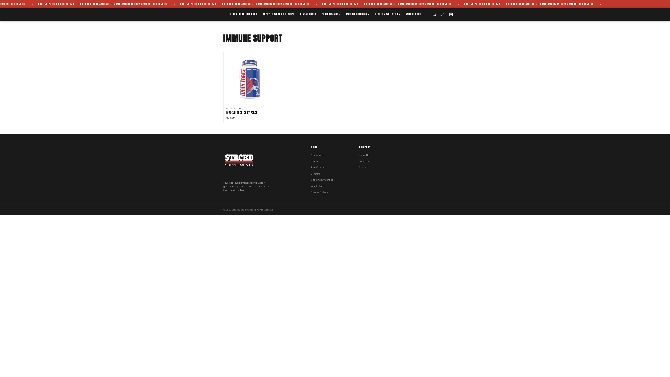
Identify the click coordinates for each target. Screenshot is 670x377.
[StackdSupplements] (239, 161)
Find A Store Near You (243, 14)
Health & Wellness (386, 14)
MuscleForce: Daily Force (241, 112)
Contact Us (365, 167)
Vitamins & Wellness (322, 179)
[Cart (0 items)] (451, 14)
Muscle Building (356, 14)
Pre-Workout (318, 167)
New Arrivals (308, 14)
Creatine (316, 173)
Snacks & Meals (319, 192)
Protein (315, 161)
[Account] (442, 14)
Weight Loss (413, 14)
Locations (364, 161)
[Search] (434, 14)
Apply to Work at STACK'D (279, 14)
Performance (330, 14)
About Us (364, 155)
